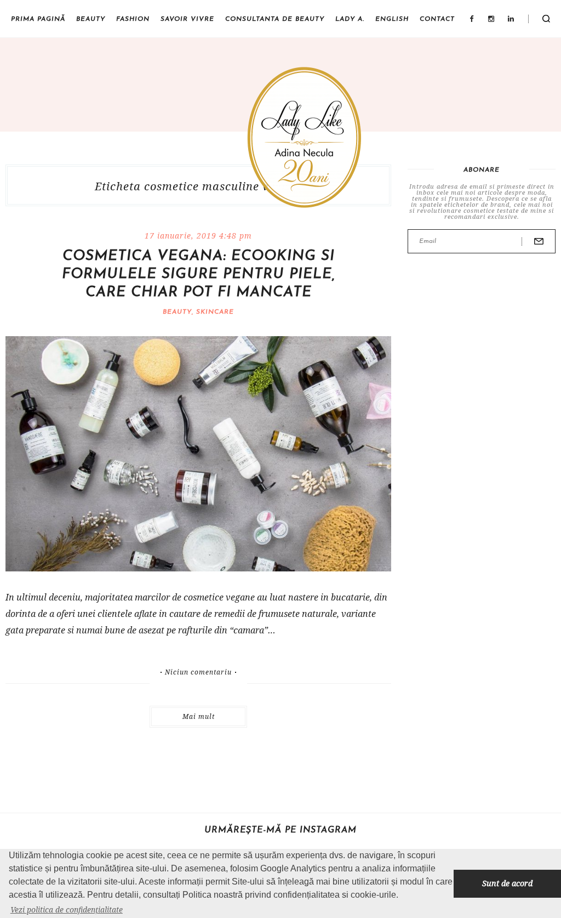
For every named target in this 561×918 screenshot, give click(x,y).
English (392, 19)
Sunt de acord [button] (507, 883)
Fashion (133, 19)
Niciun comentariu (198, 672)
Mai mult (198, 716)
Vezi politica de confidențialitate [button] (66, 909)
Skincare (215, 312)
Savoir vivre (187, 19)
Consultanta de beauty (274, 19)
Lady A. (349, 19)
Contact (437, 19)
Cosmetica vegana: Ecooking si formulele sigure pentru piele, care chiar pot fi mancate (198, 274)
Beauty (90, 19)
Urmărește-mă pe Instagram (280, 830)
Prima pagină (38, 19)
